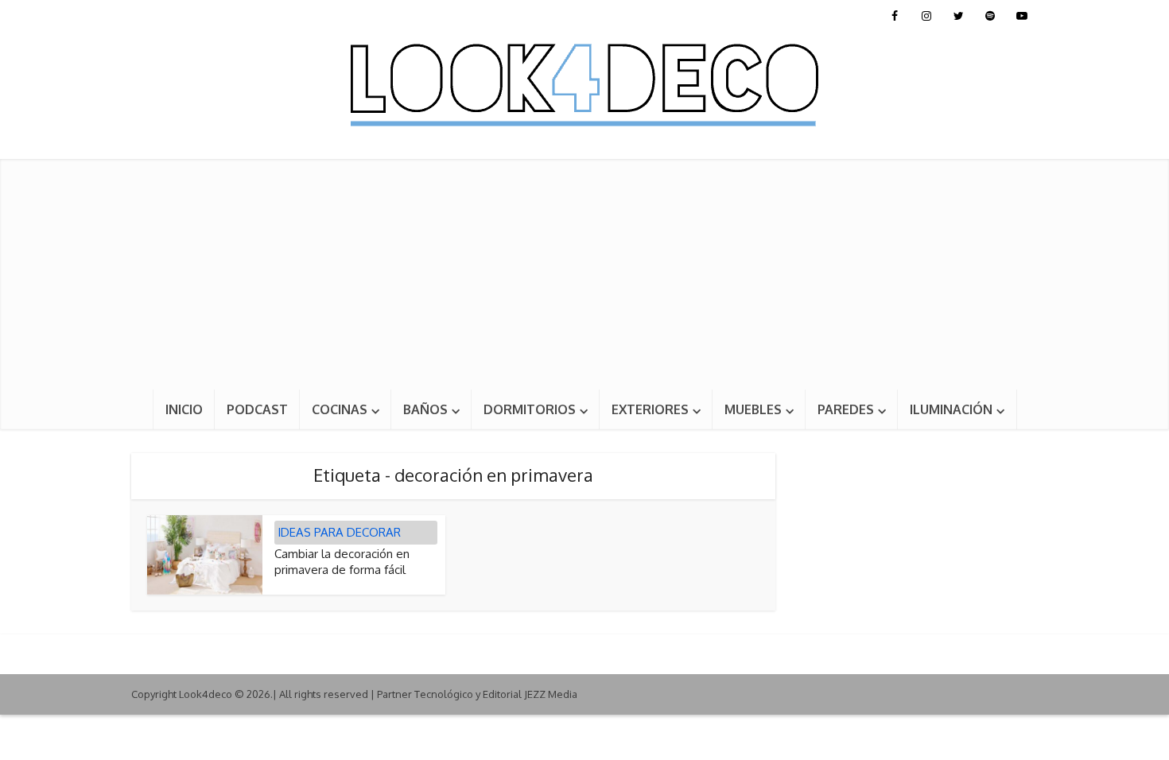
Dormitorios (530, 409)
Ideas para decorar (339, 532)
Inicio (184, 409)
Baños (425, 409)
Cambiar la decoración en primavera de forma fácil (342, 561)
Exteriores (650, 409)
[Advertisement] (584, 270)
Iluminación (951, 409)
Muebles (753, 409)
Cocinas (339, 409)
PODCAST (257, 409)
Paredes (846, 409)
